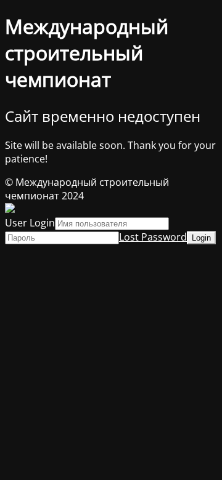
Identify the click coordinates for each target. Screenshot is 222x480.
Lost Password (153, 237)
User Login (30, 223)
